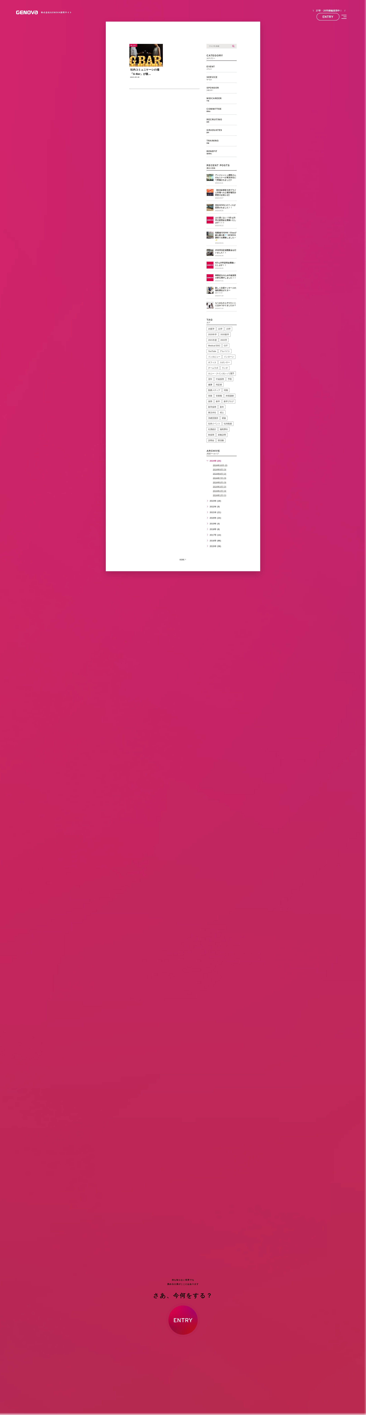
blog (133, 45)
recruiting (214, 120)
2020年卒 (212, 334)
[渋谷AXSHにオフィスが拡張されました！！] (210, 207)
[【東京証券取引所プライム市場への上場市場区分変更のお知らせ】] (210, 192)
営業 (210, 396)
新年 (222, 407)
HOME (182, 559)
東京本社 (212, 412)
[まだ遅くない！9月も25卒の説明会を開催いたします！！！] (210, 220)
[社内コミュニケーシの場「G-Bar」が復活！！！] (146, 55)
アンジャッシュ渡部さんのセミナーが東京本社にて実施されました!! (225, 177)
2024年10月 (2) (220, 465)
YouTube (212, 351)
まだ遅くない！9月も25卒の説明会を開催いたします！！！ (225, 220)
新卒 (218, 401)
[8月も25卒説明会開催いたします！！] (210, 265)
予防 (230, 379)
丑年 (210, 379)
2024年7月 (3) (219, 478)
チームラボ (213, 368)
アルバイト (225, 351)
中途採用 (220, 379)
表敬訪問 (222, 435)
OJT (226, 345)
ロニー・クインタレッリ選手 (221, 373)
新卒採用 (212, 407)
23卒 (228, 329)
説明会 (211, 440)
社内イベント (214, 424)
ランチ (225, 368)
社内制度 (228, 424)
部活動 (221, 440)
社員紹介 (212, 429)
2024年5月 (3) (219, 482)
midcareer (214, 99)
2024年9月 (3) (219, 469)
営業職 (219, 396)
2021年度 (212, 340)
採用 (210, 401)
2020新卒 (224, 334)
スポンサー (225, 362)
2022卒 (223, 340)
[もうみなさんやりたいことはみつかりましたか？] (210, 305)
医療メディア (214, 390)
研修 (224, 418)
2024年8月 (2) (219, 474)
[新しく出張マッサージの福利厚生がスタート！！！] (210, 290)
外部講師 (230, 396)
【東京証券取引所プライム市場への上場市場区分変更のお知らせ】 (225, 192)
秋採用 (211, 435)
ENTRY (328, 17)
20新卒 (211, 329)
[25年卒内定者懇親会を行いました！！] (210, 252)
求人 (222, 412)
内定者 (219, 384)
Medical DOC (214, 345)
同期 (226, 390)
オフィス (212, 362)
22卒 (220, 329)
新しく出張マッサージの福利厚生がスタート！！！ (225, 290)
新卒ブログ (229, 401)
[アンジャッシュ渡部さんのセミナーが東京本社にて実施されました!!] (210, 177)
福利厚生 (224, 429)
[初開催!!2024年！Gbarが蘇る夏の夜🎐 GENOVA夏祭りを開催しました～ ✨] (210, 235)
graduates (214, 131)
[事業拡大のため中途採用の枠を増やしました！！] (210, 277)
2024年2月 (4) (219, 491)
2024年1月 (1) (219, 495)
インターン (229, 357)
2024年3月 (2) (219, 487)
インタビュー (214, 357)
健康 (210, 384)
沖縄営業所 (213, 418)
